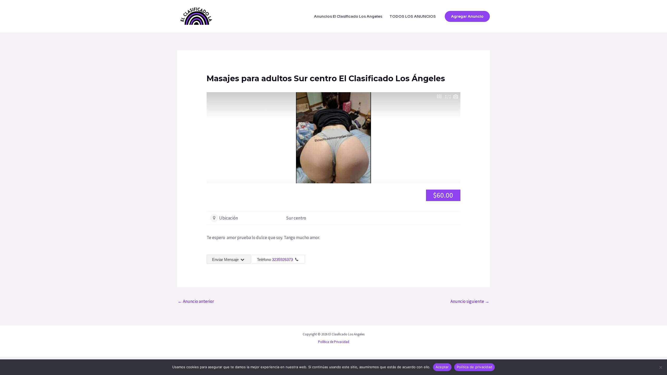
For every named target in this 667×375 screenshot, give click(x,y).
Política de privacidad (474, 367)
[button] (467, 16)
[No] (660, 367)
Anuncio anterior (196, 301)
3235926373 (282, 259)
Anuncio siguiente (469, 301)
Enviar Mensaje (226, 259)
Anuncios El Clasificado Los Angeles (348, 16)
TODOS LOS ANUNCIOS (413, 16)
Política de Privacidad (333, 342)
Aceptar (442, 367)
